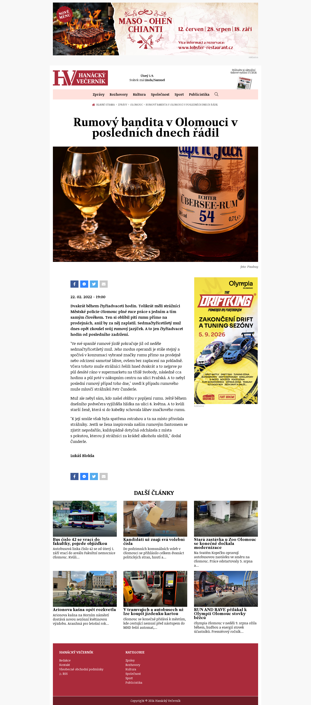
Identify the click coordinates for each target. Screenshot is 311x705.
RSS (65, 674)
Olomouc (137, 104)
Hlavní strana (106, 104)
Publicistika (199, 94)
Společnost (160, 94)
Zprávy (99, 94)
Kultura (139, 94)
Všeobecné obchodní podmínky (81, 669)
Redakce (65, 660)
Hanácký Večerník (80, 77)
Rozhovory (119, 94)
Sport (179, 94)
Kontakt (64, 665)
